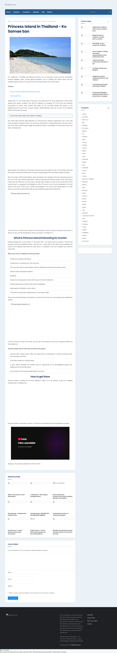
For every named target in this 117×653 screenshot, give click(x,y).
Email (10, 579)
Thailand (16, 21)
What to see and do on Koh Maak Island (16, 495)
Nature (84, 198)
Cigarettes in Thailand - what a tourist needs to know (99, 29)
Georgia (84, 145)
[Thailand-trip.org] (10, 5)
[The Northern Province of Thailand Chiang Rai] (63, 506)
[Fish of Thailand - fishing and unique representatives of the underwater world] (86, 54)
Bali (83, 122)
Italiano (55, 652)
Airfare (49, 12)
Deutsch (17, 652)
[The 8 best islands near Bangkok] (86, 70)
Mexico (84, 184)
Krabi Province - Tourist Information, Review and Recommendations (38, 532)
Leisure (84, 148)
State (84, 139)
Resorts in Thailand (24, 21)
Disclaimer (90, 615)
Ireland (84, 162)
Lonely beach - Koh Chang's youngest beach (39, 495)
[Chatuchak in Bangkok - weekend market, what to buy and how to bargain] (86, 95)
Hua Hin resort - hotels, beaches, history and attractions (15, 532)
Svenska (46, 652)
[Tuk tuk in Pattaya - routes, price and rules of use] (86, 62)
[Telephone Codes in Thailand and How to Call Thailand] (86, 79)
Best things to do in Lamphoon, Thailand (98, 44)
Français (36, 652)
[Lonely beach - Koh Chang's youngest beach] (40, 487)
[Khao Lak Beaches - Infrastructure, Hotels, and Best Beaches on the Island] (63, 487)
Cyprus (84, 170)
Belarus (84, 131)
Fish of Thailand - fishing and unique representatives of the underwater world (99, 54)
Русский (7, 652)
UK (83, 134)
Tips (43, 12)
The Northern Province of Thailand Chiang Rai (60, 514)
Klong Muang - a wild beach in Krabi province (17, 514)
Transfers (85, 224)
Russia (84, 204)
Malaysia (85, 182)
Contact (89, 624)
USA (83, 218)
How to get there (15, 96)
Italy (83, 165)
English (7, 650)
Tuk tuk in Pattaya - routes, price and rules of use (100, 62)
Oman (84, 193)
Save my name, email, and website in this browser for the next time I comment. (32, 593)
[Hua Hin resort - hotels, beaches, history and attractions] (18, 523)
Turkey (84, 227)
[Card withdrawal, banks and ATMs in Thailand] (86, 87)
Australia (84, 117)
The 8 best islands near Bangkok (99, 69)
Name (10, 572)
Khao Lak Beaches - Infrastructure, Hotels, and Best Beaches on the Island (62, 496)
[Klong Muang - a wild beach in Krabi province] (18, 506)
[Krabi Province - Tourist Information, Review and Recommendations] (40, 523)
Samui (84, 207)
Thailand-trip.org (75, 645)
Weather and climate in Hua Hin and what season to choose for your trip (62, 532)
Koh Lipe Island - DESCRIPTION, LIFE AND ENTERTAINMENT (39, 514)
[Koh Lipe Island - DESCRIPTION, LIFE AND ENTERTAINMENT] (40, 506)
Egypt (84, 150)
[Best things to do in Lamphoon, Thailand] (86, 46)
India (83, 156)
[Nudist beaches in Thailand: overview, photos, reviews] (86, 37)
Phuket (84, 201)
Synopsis (85, 213)
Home (8, 12)
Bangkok (84, 125)
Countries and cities (88, 215)
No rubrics (85, 128)
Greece (84, 142)
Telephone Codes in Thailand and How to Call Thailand (100, 78)
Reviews (36, 12)
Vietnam (84, 136)
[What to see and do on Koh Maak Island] (18, 487)
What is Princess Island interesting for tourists (25, 92)
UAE (83, 187)
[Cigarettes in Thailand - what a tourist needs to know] (86, 29)
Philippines (85, 232)
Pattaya (84, 196)
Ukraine (84, 230)
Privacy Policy (91, 618)
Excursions (85, 241)
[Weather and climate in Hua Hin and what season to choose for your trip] (63, 523)
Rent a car (85, 119)
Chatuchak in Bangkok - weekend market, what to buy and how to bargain (100, 94)
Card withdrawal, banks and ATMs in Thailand (99, 85)
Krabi (83, 173)
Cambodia (85, 167)
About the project (92, 621)
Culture (84, 176)
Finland (84, 235)
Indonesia (85, 159)
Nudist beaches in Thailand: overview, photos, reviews (98, 37)
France (84, 238)
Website (10, 586)
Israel (84, 153)
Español (27, 652)
